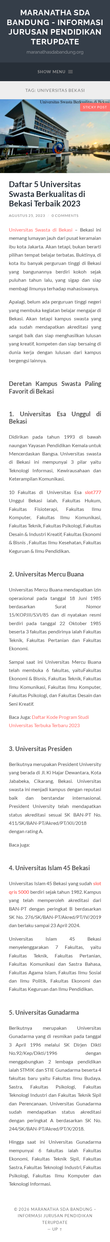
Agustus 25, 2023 (27, 215)
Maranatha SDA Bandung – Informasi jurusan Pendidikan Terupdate (57, 1216)
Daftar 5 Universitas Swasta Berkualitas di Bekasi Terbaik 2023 (47, 193)
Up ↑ (57, 1229)
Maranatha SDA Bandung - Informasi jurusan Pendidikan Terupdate (55, 27)
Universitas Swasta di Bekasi (41, 229)
